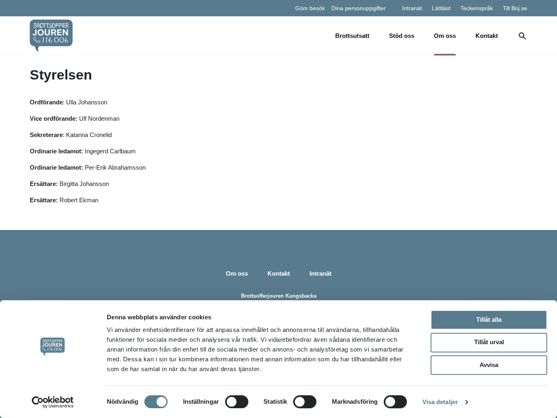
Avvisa (489, 364)
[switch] (236, 401)
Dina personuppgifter (359, 8)
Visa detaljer (440, 401)
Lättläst (441, 8)
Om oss (445, 35)
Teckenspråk (476, 8)
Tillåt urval (489, 341)
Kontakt (486, 35)
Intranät (412, 8)
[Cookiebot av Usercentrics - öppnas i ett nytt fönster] (52, 402)
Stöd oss (401, 35)
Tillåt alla (489, 319)
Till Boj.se (515, 8)
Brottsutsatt (352, 35)
